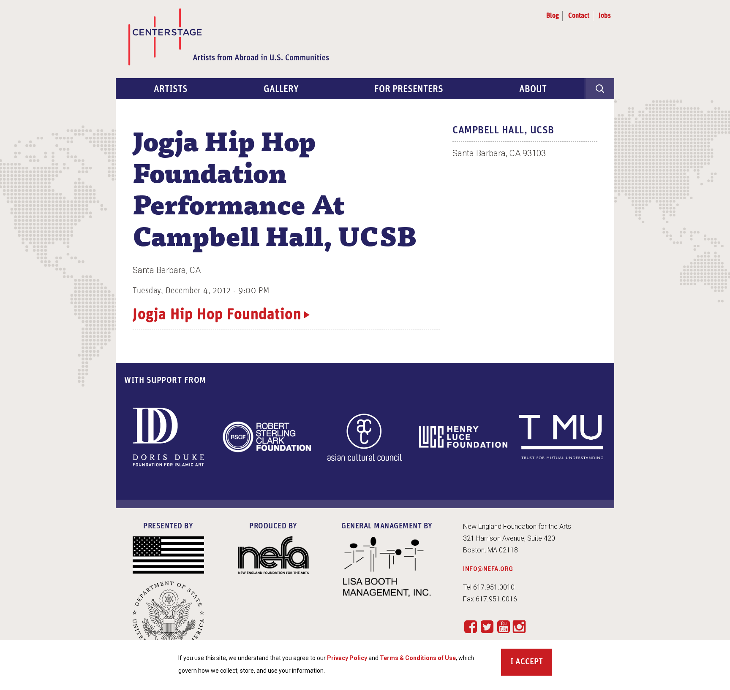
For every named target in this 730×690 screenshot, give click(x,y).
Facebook (470, 626)
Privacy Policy (347, 658)
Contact (578, 16)
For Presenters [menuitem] (408, 90)
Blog (552, 16)
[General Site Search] (599, 88)
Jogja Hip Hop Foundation (217, 315)
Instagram (519, 627)
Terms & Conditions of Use (418, 658)
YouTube (503, 626)
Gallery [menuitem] (281, 90)
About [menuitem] (533, 90)
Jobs (605, 16)
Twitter (486, 626)
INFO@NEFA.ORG (488, 569)
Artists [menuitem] (171, 90)
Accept (529, 662)
